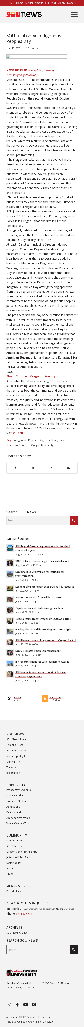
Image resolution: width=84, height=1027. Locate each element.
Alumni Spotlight (15, 756)
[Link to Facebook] (17, 1004)
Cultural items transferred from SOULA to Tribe (43, 618)
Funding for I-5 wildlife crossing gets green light (43, 629)
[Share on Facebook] (15, 467)
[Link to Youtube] (26, 1004)
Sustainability (13, 863)
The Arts (11, 767)
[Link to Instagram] (9, 1004)
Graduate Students (17, 801)
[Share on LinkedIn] (51, 467)
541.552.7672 (47, 982)
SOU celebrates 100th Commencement (38, 650)
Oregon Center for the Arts (21, 851)
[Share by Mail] (68, 467)
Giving (9, 874)
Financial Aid (13, 812)
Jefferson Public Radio (19, 857)
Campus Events (15, 840)
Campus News (14, 745)
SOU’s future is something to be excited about (42, 561)
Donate (30, 987)
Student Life (13, 762)
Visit (10, 987)
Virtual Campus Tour (18, 823)
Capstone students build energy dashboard (40, 608)
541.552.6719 (24, 913)
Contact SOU (26, 982)
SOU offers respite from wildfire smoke (38, 597)
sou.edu (17, 433)
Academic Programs (18, 818)
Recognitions (13, 773)
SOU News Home (16, 739)
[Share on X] (33, 467)
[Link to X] (34, 1004)
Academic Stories (16, 750)
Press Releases (14, 891)
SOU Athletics (14, 846)
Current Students (16, 795)
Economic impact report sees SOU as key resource (44, 586)
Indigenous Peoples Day (28, 440)
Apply (19, 987)
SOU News (32, 48)
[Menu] (72, 14)
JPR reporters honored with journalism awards (42, 661)
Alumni (10, 868)
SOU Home (64, 982)
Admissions (13, 806)
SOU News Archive (17, 932)
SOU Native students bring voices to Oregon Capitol (45, 640)
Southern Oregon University (36, 445)
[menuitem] (17, 3)
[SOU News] (34, 14)
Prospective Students (18, 790)
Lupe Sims (51, 440)
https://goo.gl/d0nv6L (21, 75)
